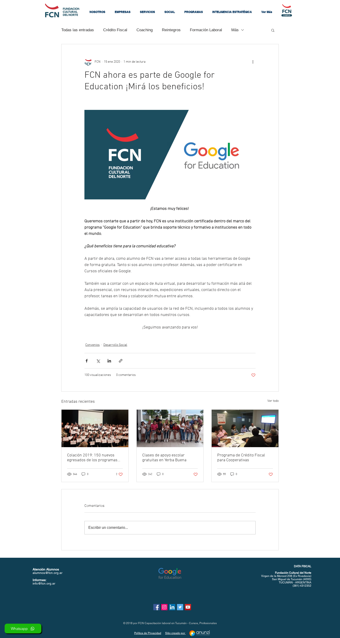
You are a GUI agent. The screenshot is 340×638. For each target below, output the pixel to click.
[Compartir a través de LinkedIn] (109, 361)
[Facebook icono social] (156, 607)
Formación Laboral (206, 30)
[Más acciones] (253, 62)
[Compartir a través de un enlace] (120, 361)
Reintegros (171, 30)
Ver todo (273, 401)
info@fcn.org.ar (44, 583)
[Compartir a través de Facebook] (86, 361)
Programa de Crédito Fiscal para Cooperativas (241, 458)
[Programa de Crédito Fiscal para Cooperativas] (245, 428)
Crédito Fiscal (115, 30)
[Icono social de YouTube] (188, 607)
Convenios (92, 345)
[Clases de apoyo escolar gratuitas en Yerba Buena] (170, 428)
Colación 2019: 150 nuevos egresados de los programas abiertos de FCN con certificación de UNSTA (92, 458)
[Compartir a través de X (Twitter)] (98, 361)
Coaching (144, 30)
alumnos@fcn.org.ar (47, 573)
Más (235, 30)
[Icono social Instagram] (164, 607)
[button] (97, 12)
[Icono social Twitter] (180, 607)
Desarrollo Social (115, 345)
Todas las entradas (77, 30)
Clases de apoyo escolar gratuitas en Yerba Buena (164, 458)
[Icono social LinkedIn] (172, 607)
